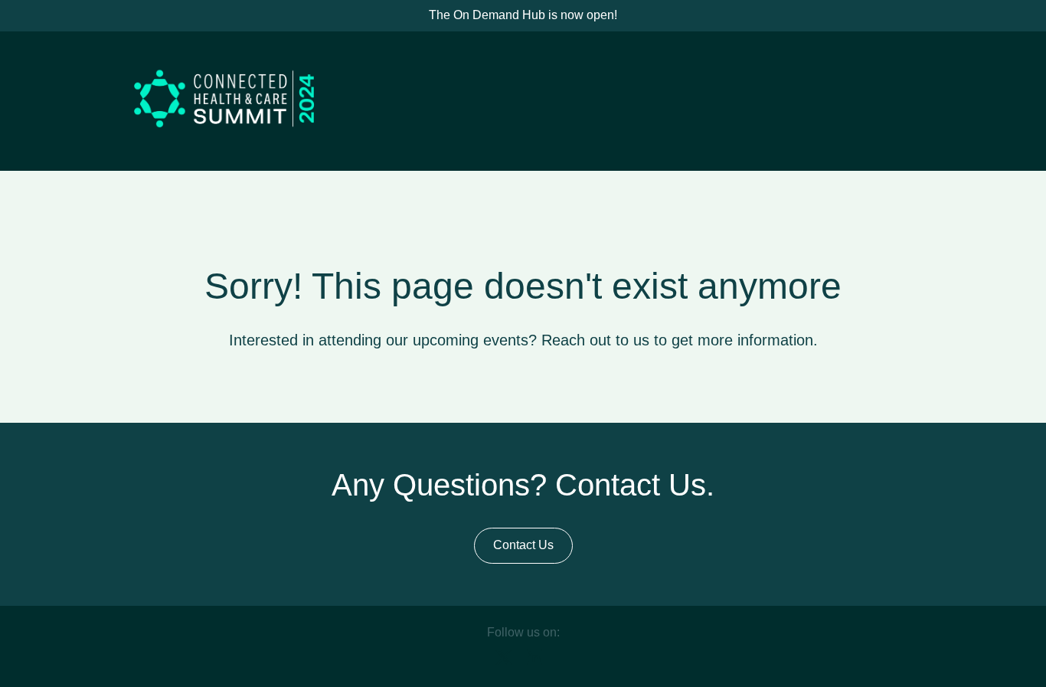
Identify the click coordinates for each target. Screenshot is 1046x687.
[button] (507, 662)
